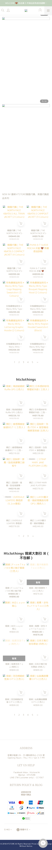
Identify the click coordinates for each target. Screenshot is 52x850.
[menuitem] (14, 362)
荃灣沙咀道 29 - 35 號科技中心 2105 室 (26, 755)
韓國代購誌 (26, 794)
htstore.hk (35, 772)
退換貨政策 (26, 792)
